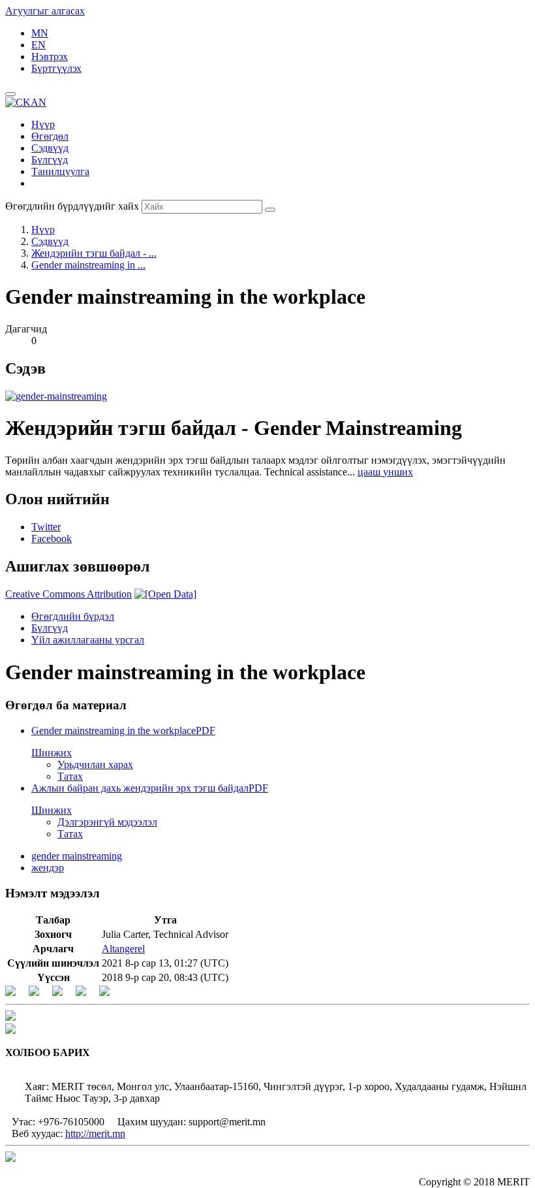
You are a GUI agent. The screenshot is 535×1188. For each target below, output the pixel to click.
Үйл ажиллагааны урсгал (87, 639)
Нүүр (43, 124)
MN (39, 33)
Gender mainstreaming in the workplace (123, 730)
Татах (70, 776)
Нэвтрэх (49, 56)
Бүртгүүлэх (56, 68)
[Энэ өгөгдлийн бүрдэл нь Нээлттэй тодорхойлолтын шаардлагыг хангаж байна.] (165, 594)
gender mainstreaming (76, 855)
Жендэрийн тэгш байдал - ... (94, 253)
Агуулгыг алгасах (45, 10)
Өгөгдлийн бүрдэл (72, 616)
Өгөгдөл (50, 136)
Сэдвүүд (50, 147)
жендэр (47, 867)
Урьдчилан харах (95, 764)
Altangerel (123, 948)
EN (38, 44)
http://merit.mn (95, 1133)
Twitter (46, 526)
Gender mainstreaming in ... (88, 264)
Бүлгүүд (49, 159)
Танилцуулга (60, 171)
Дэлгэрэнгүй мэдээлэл (107, 821)
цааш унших (385, 471)
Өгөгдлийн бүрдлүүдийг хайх (72, 206)
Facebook (51, 538)
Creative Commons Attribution (68, 594)
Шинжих (51, 752)
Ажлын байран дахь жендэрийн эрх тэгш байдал (149, 788)
